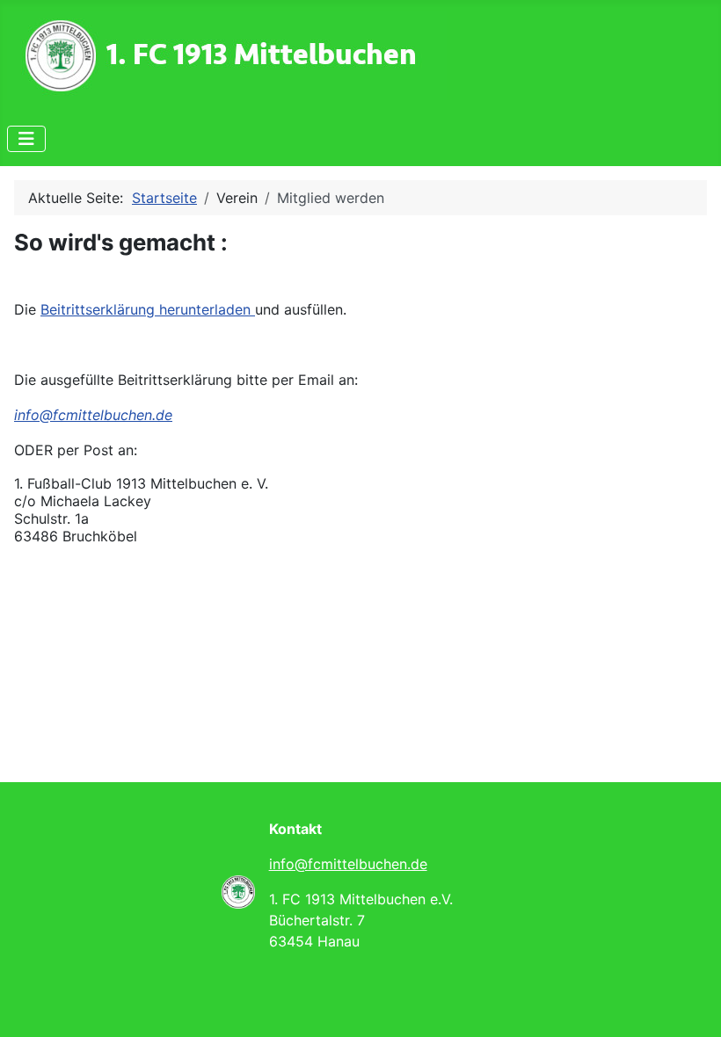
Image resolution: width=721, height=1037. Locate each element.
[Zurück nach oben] (690, 1004)
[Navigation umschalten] (26, 139)
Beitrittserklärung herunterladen (147, 309)
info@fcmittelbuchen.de (93, 415)
